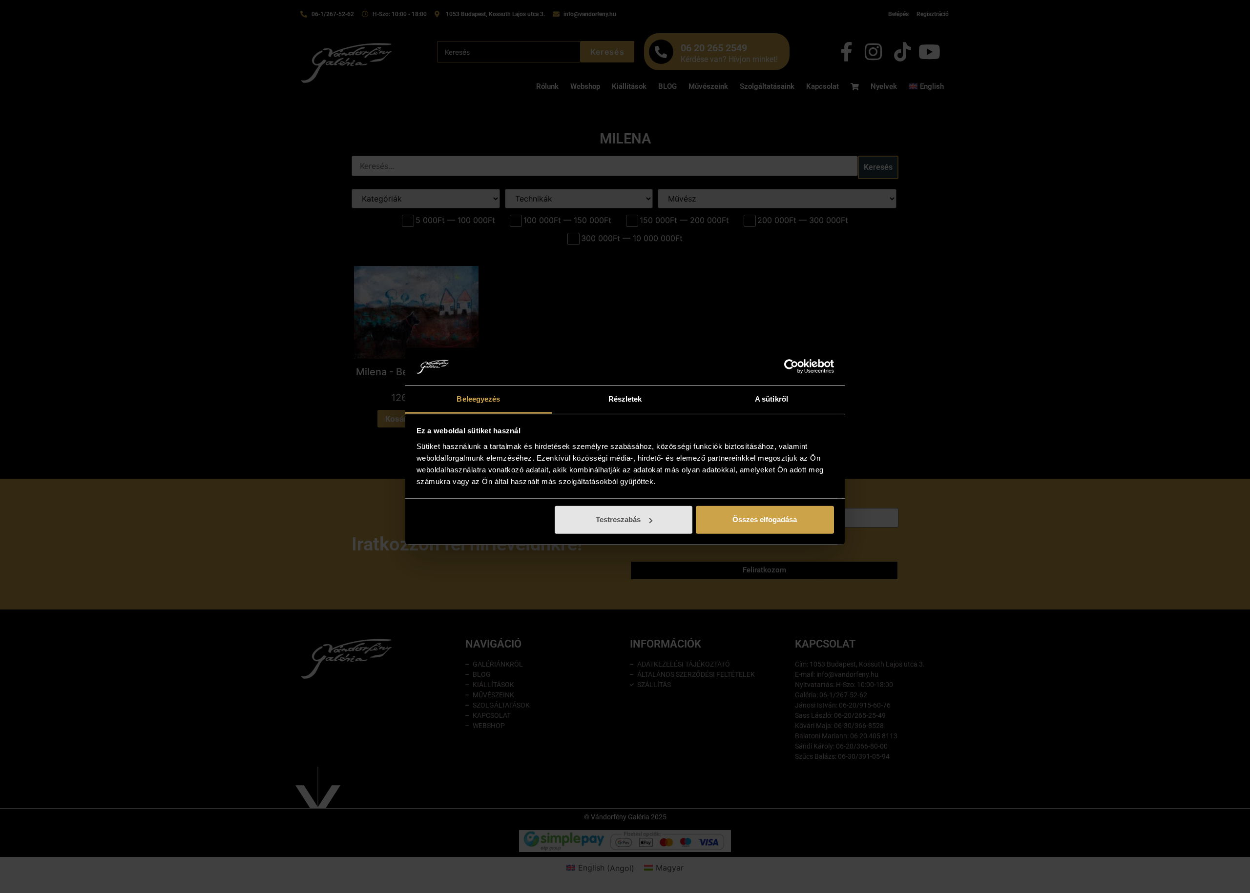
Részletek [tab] (625, 399)
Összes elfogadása (764, 519)
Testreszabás (618, 519)
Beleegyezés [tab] (478, 399)
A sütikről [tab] (771, 399)
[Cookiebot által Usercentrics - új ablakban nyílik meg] (791, 366)
